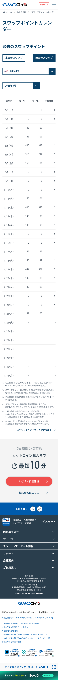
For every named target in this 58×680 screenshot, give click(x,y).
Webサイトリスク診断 (30, 623)
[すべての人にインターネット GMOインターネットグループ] (25, 667)
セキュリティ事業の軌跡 (11, 641)
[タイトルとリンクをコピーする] (39, 509)
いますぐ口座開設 (29, 481)
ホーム (9, 12)
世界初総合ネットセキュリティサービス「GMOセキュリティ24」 (28, 617)
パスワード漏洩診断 (10, 623)
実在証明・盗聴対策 (10, 630)
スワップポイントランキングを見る (34, 430)
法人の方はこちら (29, 492)
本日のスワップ (14, 57)
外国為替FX (21, 12)
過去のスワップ (44, 57)
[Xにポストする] (32, 509)
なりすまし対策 (44, 638)
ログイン (44, 4)
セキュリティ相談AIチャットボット (16, 627)
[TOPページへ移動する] (14, 4)
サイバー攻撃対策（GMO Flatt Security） (18, 638)
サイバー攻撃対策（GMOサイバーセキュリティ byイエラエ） (26, 634)
